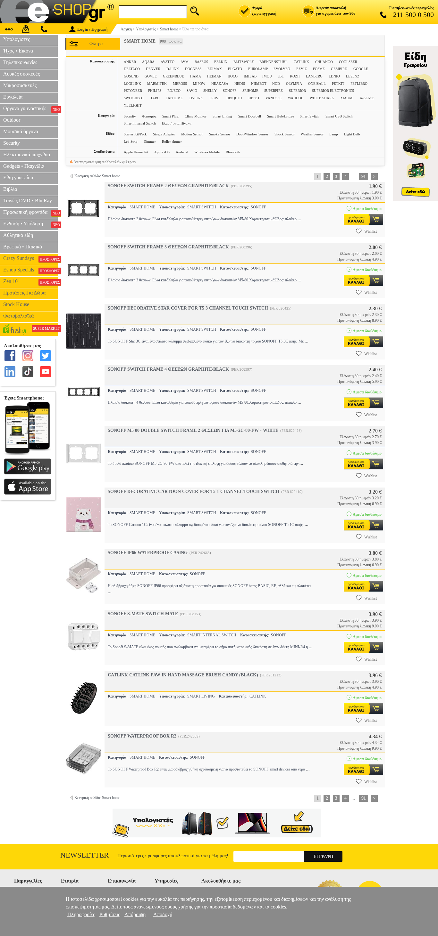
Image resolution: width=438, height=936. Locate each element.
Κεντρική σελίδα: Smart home (97, 176)
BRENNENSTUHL (273, 62)
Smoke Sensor (219, 134)
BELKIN (220, 62)
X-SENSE (367, 98)
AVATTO (167, 62)
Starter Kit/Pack (135, 134)
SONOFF (229, 91)
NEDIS (239, 83)
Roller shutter (172, 141)
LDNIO (334, 76)
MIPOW (199, 83)
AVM (185, 62)
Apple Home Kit (136, 152)
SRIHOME (250, 91)
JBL (281, 76)
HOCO (233, 76)
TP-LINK (196, 98)
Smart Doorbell (249, 116)
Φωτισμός (149, 116)
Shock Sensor (284, 134)
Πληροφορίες (81, 914)
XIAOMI (347, 98)
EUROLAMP (258, 69)
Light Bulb (352, 134)
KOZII (295, 76)
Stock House (16, 304)
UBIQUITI (234, 98)
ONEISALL (317, 83)
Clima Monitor (195, 116)
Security (130, 116)
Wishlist (370, 231)
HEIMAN (214, 76)
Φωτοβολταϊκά (18, 316)
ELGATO (235, 69)
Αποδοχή (162, 914)
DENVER (153, 69)
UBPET (254, 98)
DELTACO (132, 69)
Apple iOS (162, 152)
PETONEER (133, 91)
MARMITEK (157, 83)
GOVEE (151, 76)
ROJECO (174, 91)
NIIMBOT (258, 83)
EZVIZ (301, 69)
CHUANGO (324, 62)
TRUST (214, 98)
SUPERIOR (297, 91)
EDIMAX (214, 69)
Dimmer (150, 141)
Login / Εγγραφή (92, 29)
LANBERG (314, 76)
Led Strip (131, 141)
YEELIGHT (133, 105)
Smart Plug (170, 116)
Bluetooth (233, 152)
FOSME (319, 69)
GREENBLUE (173, 76)
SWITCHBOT (134, 98)
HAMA (195, 76)
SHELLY (210, 91)
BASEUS (201, 62)
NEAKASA (219, 83)
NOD (276, 83)
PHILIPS (154, 91)
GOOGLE (360, 69)
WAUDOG (296, 98)
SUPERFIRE (273, 91)
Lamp (333, 134)
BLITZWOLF (243, 62)
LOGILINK (132, 83)
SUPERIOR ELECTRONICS (333, 91)
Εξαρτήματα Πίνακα (176, 123)
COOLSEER (348, 62)
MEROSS (180, 83)
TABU (155, 98)
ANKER (130, 62)
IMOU (267, 76)
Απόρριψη (135, 914)
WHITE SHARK (322, 98)
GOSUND (131, 76)
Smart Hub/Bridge (280, 116)
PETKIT (338, 83)
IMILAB (250, 76)
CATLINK (301, 62)
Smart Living (222, 116)
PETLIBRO (358, 83)
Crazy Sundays (30, 258)
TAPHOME (174, 98)
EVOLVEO (282, 69)
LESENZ (352, 76)
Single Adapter (164, 134)
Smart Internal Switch (140, 123)
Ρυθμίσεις (109, 914)
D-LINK (172, 69)
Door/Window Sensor (252, 134)
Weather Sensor (312, 134)
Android (182, 152)
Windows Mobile (207, 152)
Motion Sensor (192, 134)
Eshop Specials (30, 270)
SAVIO (192, 91)
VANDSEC (273, 98)
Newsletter (84, 855)
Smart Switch (309, 116)
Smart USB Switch (339, 116)
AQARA (148, 62)
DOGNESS (193, 69)
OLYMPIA (294, 83)
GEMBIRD (339, 69)
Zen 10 (30, 281)
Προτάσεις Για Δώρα (24, 292)
